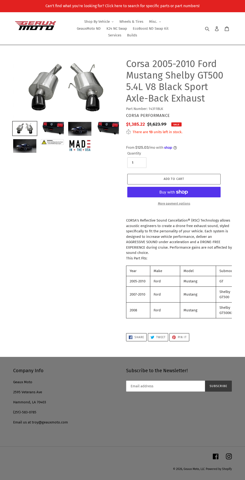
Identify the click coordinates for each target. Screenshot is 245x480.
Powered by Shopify (219, 469)
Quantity (134, 153)
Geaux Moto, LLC (194, 469)
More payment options (174, 203)
